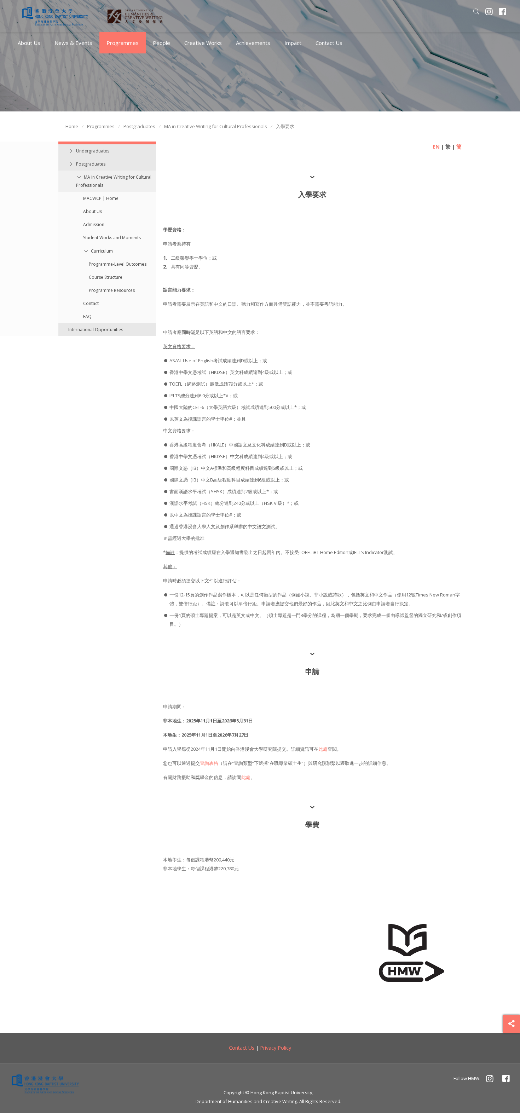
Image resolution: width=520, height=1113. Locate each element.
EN (436, 146)
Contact (91, 303)
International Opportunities (95, 330)
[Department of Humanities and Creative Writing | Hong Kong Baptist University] (55, 16)
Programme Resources (112, 290)
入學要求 (285, 126)
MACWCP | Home (101, 198)
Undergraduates (92, 151)
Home (71, 126)
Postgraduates (139, 126)
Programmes (101, 126)
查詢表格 (209, 763)
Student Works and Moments (112, 238)
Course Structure (105, 277)
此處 (323, 749)
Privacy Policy (275, 1047)
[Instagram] (489, 12)
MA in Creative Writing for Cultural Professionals (215, 126)
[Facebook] (502, 12)
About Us (92, 211)
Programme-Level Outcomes (117, 264)
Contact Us (241, 1047)
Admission (93, 224)
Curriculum (102, 251)
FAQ (87, 316)
